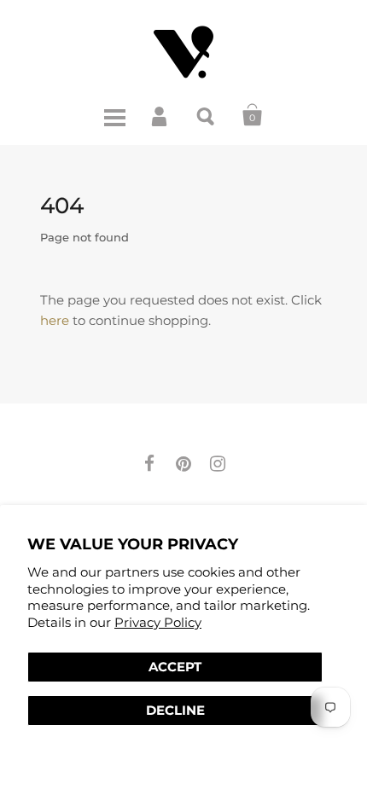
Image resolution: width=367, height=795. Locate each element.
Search (206, 115)
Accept (175, 667)
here (54, 320)
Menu (114, 115)
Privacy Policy (157, 622)
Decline (175, 710)
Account (160, 115)
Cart (252, 115)
